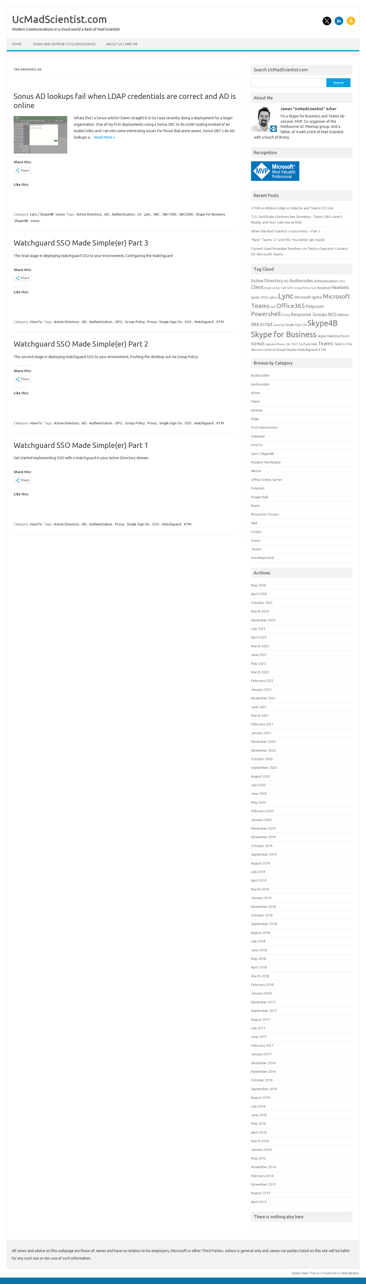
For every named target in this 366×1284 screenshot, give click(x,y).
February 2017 (262, 1045)
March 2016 (260, 1141)
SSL (288, 344)
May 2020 (258, 802)
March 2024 (260, 611)
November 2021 (263, 698)
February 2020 (262, 811)
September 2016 (264, 1089)
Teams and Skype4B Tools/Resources (64, 44)
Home (17, 44)
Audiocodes (301, 280)
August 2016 (260, 1097)
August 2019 (260, 863)
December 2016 (263, 1063)
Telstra (339, 344)
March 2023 (260, 646)
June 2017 (259, 1036)
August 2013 (260, 1193)
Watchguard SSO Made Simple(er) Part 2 (81, 344)
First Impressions (264, 427)
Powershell (266, 314)
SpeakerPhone (275, 344)
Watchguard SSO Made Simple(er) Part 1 (81, 445)
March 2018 (260, 976)
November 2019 (263, 837)
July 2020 (258, 785)
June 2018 (259, 950)
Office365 (291, 305)
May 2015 (258, 1158)
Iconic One (300, 1273)
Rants (255, 505)
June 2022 (259, 654)
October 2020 (261, 759)
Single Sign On (170, 322)
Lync (147, 214)
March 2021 (260, 715)
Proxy (151, 322)
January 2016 (261, 1149)
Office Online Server (266, 479)
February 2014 (262, 1176)
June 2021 (259, 707)
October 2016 (261, 1080)
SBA (255, 324)
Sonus (60, 214)
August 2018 (260, 932)
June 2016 (259, 1115)
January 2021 (261, 733)
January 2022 (261, 689)
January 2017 (261, 1054)
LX (139, 214)
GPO (118, 322)
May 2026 (258, 585)
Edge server (272, 288)
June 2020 (259, 793)
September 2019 (264, 854)
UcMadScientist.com (59, 19)
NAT (273, 307)
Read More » (104, 137)
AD (106, 214)
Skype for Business (210, 214)
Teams (325, 343)
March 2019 (260, 889)
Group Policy (135, 322)
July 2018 (258, 941)
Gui (313, 288)
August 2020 (260, 776)
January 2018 (261, 993)
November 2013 (263, 1184)
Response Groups (309, 314)
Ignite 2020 (259, 297)
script (266, 324)
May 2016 (258, 1123)
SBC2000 (186, 214)
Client (257, 287)
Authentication (123, 214)
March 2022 (260, 672)
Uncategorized (262, 557)
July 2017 (258, 1028)
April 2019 (259, 880)
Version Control (263, 349)
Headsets (340, 287)
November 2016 (263, 1071)
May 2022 (258, 663)
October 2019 (261, 846)
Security (279, 324)
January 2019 (261, 898)
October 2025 (261, 602)
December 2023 (263, 620)
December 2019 (263, 828)
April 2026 (259, 594)
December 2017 (263, 1002)
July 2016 (258, 1106)
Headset (324, 287)
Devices (257, 410)
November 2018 (263, 906)
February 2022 (262, 680)
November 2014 (263, 1167)
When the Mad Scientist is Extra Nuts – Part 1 (285, 231)
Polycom (315, 306)
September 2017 (264, 1010)
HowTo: (36, 322)
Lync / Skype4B (42, 214)
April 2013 (259, 1202)
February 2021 (262, 724)
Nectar (256, 471)
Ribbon (343, 315)
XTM (220, 322)
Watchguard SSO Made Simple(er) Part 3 (81, 243)
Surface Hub (308, 344)
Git (284, 288)
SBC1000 (169, 214)
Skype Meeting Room (333, 336)
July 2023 (258, 628)
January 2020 (261, 820)
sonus (35, 220)
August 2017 (260, 1019)
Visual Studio (286, 349)
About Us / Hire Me (122, 44)
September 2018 (264, 924)
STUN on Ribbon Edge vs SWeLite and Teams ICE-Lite (292, 208)
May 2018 (258, 958)
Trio (349, 344)
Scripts (256, 531)
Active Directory (89, 214)
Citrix (341, 281)
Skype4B (21, 220)
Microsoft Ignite (308, 297)
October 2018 (261, 915)
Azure (255, 393)
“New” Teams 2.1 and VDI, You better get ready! (288, 240)
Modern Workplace (266, 462)
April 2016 (259, 1132)
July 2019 (258, 872)
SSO (188, 322)
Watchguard (204, 322)
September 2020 (264, 767)
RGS (332, 314)
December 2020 (263, 741)
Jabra (273, 297)
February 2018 (262, 984)
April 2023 (259, 637)
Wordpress (350, 1273)
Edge (255, 419)
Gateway (258, 436)
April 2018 (259, 967)
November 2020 (263, 750)
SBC (156, 214)
